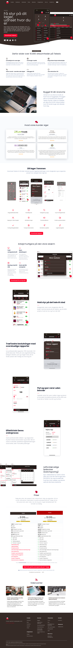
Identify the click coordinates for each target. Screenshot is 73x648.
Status (28, 627)
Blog (48, 622)
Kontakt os (52, 2)
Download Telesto (10, 35)
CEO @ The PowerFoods (21, 135)
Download (24, 2)
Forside (12, 2)
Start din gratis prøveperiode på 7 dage (36, 567)
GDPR (43, 572)
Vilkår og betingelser (51, 627)
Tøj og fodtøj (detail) (41, 625)
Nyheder (28, 625)
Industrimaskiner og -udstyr (41, 632)
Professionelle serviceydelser (40, 629)
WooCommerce (30, 636)
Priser (29, 2)
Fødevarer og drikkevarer (39, 623)
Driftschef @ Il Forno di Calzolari (52, 135)
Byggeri (38, 620)
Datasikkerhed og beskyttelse (34, 572)
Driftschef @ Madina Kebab (52, 148)
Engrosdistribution (40, 627)
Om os (46, 2)
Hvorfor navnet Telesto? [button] (10, 623)
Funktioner (18, 2)
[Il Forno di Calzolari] (52, 132)
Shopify (28, 634)
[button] (36, 204)
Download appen (36, 233)
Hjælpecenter (60, 626)
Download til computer (18, 280)
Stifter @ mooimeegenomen (20, 148)
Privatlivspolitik (50, 628)
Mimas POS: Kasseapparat (50, 637)
